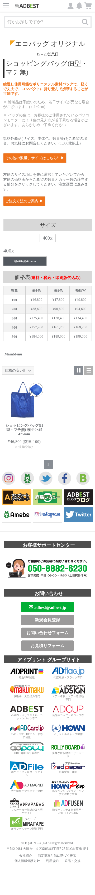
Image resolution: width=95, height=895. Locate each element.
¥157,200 (36, 327)
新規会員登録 (47, 620)
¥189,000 (58, 336)
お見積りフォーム (47, 645)
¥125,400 (36, 318)
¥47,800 (58, 299)
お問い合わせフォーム (47, 632)
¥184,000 (36, 336)
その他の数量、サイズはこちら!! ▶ (34, 158)
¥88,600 (36, 309)
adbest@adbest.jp (47, 607)
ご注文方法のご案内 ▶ (24, 201)
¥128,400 (58, 318)
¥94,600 (81, 309)
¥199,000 (80, 336)
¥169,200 (80, 327)
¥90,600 (58, 309)
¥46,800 (36, 299)
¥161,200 (58, 327)
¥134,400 (80, 318)
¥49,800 (81, 299)
